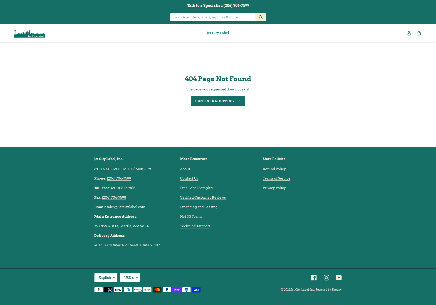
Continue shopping (214, 101)
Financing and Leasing (199, 207)
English (105, 278)
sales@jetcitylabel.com (126, 207)
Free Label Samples (196, 188)
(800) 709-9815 (123, 188)
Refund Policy (274, 169)
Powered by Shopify (329, 289)
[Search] (260, 17)
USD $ (129, 278)
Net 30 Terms (191, 217)
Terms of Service (276, 178)
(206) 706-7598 (114, 197)
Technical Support (195, 226)
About (185, 169)
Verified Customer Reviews (203, 197)
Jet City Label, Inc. (303, 289)
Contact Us (189, 178)
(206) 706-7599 (119, 178)
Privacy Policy (274, 188)
